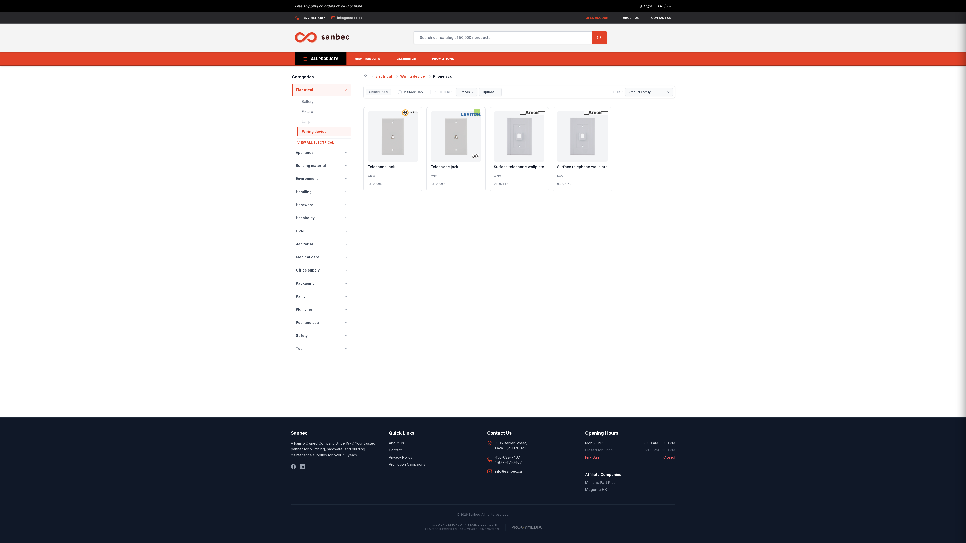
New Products (367, 59)
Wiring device (314, 131)
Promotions (443, 59)
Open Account (598, 18)
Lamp (306, 121)
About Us (631, 18)
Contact (395, 450)
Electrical (383, 76)
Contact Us (661, 18)
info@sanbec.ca (508, 471)
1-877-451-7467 (508, 462)
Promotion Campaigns (407, 464)
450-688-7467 (507, 457)
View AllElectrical (315, 142)
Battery (308, 101)
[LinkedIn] (302, 466)
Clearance (406, 59)
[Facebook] (293, 466)
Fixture (307, 111)
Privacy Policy (400, 457)
